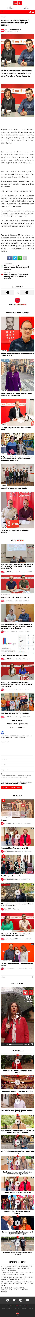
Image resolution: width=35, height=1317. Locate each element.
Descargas (4, 820)
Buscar (32, 977)
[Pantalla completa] (32, 1044)
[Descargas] (17, 808)
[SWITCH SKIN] (30, 12)
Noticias (4, 350)
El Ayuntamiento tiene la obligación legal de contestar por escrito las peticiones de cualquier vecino (17, 935)
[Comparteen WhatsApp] (20, 258)
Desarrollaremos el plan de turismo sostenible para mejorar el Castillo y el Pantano (17, 1111)
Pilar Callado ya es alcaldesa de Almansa (12, 876)
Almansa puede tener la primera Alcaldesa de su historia (17, 1091)
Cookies (16, 1308)
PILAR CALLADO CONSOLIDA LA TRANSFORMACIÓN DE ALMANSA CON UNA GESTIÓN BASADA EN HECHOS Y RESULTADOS (16, 1268)
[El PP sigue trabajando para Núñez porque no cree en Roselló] (17, 412)
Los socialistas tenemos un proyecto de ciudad (14, 488)
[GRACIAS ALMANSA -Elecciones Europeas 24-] (17, 644)
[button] (17, 1016)
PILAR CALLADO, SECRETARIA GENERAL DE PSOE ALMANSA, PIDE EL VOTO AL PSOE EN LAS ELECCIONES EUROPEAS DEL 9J (17, 684)
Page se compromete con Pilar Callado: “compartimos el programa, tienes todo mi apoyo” (17, 1233)
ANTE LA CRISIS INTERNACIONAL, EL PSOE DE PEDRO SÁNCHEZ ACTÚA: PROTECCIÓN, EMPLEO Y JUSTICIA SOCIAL (17, 1283)
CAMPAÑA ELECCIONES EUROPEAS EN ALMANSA (15, 713)
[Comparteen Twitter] (14, 258)
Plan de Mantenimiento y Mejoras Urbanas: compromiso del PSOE (17, 1152)
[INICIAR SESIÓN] (33, 12)
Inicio (3, 1308)
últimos (10, 8)
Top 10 (25, 8)
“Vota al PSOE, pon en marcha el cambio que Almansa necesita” (17, 1071)
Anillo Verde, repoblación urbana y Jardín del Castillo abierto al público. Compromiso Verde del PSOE (17, 1131)
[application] (17, 1016)
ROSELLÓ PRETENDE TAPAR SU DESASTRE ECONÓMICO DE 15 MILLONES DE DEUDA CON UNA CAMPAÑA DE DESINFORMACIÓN (17, 566)
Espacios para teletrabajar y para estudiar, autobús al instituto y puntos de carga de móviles (17, 1173)
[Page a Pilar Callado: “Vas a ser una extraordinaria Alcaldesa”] (17, 1202)
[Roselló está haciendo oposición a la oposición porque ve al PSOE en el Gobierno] (17, 334)
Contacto (9, 1308)
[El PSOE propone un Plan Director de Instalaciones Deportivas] (17, 510)
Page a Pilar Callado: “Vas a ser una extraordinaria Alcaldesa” (17, 1212)
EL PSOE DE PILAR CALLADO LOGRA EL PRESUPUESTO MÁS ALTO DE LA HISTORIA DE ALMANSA (15, 1289)
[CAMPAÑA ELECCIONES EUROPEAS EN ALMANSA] (17, 702)
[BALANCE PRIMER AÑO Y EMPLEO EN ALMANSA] (17, 584)
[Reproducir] (3, 1044)
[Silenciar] (29, 1044)
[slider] (16, 1044)
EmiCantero (15, 1305)
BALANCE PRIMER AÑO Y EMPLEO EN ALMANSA (15, 597)
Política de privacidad (27, 1308)
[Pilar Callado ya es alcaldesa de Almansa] (17, 864)
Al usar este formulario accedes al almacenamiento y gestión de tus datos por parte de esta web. (16, 783)
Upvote (7, 292)
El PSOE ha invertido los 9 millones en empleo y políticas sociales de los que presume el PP (16, 394)
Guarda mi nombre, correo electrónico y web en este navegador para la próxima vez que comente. (16, 776)
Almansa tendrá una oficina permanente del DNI (14, 848)
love (27, 1305)
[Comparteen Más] (25, 258)
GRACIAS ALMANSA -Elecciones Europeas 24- (14, 655)
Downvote (27, 292)
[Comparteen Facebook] (9, 258)
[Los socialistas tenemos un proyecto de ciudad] (17, 475)
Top (3, 800)
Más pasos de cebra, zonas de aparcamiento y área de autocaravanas (17, 1253)
